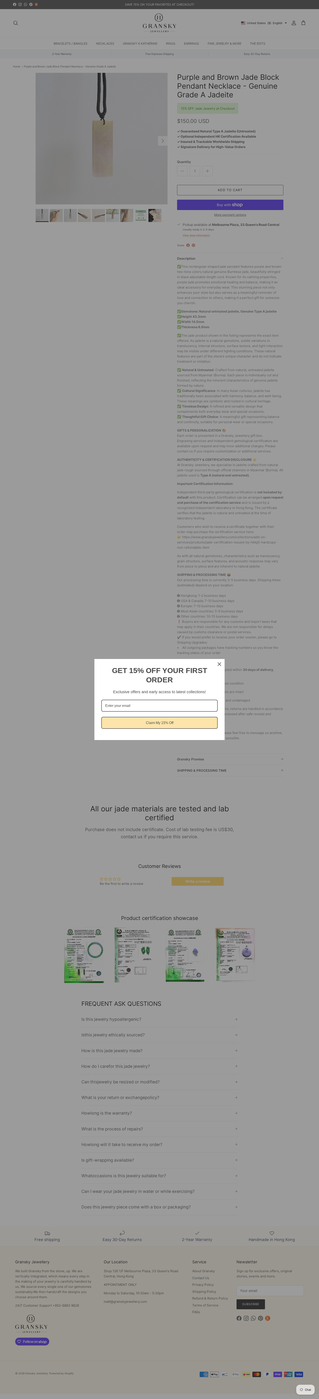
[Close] (219, 664)
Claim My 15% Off (159, 723)
